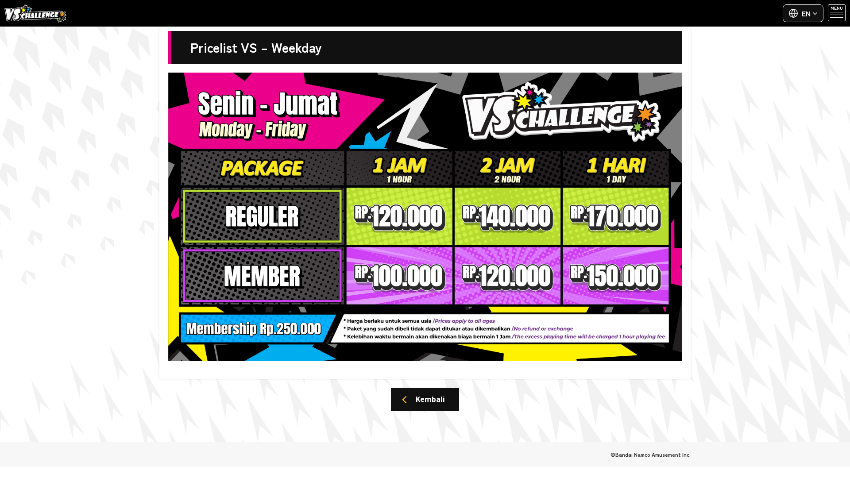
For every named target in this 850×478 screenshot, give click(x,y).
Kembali (430, 399)
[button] (803, 13)
